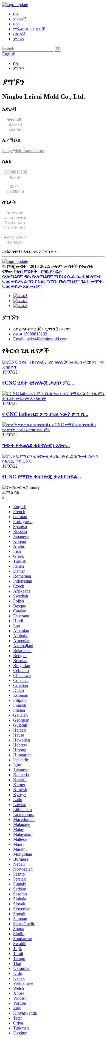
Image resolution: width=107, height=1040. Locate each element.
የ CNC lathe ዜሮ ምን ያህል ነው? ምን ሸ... (45, 414)
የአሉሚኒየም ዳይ (16, 276)
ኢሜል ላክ (10, 492)
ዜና (16, 24)
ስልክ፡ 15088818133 (30, 334)
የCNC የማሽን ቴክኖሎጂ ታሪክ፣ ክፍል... (41, 476)
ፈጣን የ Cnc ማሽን (40, 281)
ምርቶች (20, 19)
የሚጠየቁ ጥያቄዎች (29, 28)
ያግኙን (18, 38)
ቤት (16, 14)
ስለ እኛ (19, 33)
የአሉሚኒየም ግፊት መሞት (80, 281)
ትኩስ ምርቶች (25, 271)
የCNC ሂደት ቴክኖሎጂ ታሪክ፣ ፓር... (38, 383)
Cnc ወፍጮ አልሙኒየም (21, 286)
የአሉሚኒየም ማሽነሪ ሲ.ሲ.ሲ (56, 276)
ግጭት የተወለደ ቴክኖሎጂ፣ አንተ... (36, 445)
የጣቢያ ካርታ (51, 271)
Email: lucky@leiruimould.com (40, 339)
